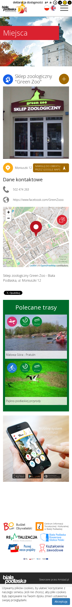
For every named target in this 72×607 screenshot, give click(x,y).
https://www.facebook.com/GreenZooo (38, 200)
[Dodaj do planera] (64, 79)
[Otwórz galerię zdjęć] (36, 122)
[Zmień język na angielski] (53, 8)
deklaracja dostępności (28, 2)
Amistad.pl (63, 579)
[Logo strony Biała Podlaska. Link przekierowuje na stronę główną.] (14, 7)
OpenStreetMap (48, 265)
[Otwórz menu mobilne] (64, 8)
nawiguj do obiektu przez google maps (47, 167)
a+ (46, 2)
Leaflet (33, 265)
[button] (36, 229)
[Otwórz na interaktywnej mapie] (62, 220)
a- (51, 2)
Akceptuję (61, 601)
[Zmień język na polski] (47, 8)
